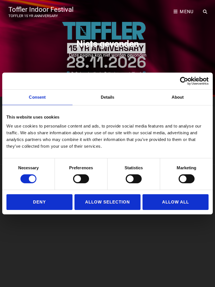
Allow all (175, 202)
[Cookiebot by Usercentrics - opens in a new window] (184, 81)
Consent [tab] (37, 97)
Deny (39, 202)
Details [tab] (107, 97)
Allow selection (107, 202)
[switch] (81, 178)
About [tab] (178, 97)
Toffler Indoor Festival (41, 9)
